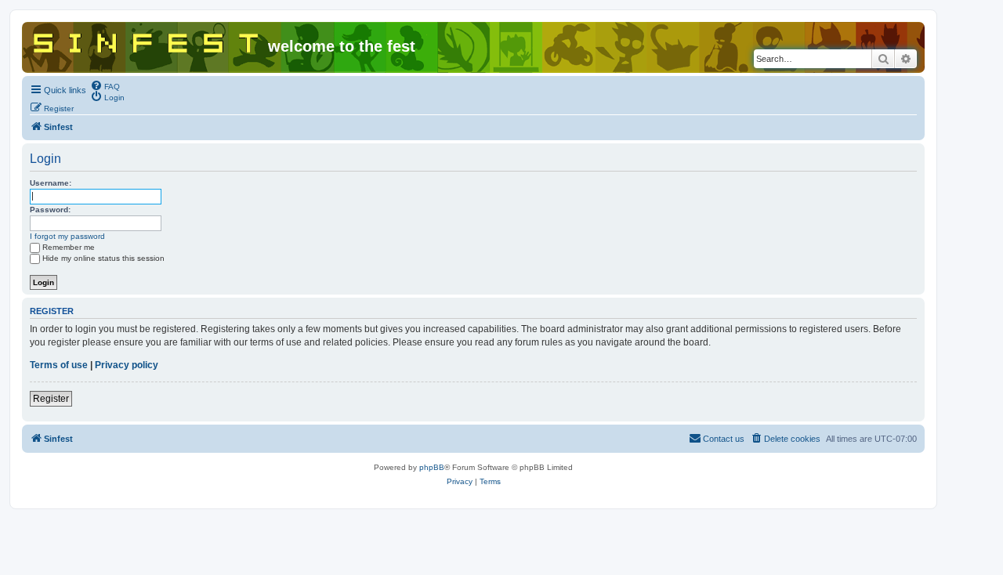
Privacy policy (126, 365)
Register (51, 398)
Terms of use (59, 365)
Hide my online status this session (103, 258)
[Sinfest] (147, 40)
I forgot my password (67, 236)
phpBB (431, 467)
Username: (50, 183)
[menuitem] (105, 85)
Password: (50, 209)
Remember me (68, 247)
